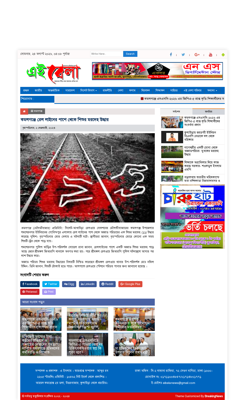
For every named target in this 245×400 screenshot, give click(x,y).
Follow (112, 63)
